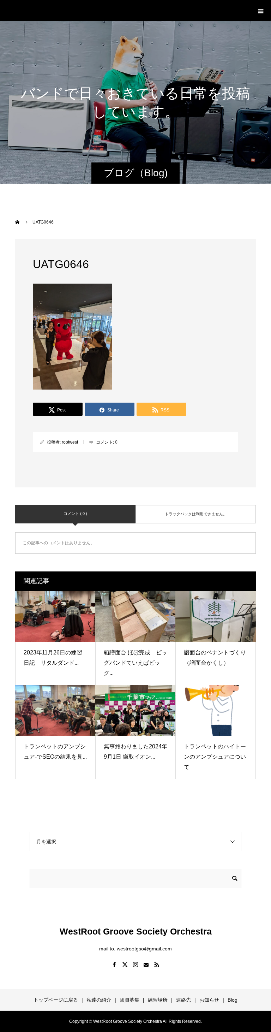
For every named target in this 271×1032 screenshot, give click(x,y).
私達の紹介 (98, 1000)
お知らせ (209, 1000)
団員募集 (129, 1000)
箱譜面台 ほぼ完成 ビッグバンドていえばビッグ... (135, 663)
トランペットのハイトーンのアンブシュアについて (215, 756)
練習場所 (158, 1000)
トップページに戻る (56, 1000)
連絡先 (183, 1000)
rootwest (70, 442)
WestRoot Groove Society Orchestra (91, 10)
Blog (232, 1000)
